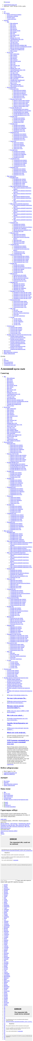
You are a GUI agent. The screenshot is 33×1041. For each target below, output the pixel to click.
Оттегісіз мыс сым (15, 81)
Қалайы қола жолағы (19, 119)
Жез (8, 22)
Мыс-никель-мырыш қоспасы (21, 196)
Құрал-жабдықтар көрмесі (14, 14)
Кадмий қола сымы (18, 155)
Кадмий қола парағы (19, 151)
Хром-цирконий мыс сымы (20, 260)
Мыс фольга (13, 58)
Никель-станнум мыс (16, 99)
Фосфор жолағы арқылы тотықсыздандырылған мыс (17, 339)
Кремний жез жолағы (19, 225)
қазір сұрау (4, 819)
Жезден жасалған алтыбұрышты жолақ (20, 46)
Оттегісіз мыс (10, 326)
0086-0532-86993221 (9, 774)
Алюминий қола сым (19, 164)
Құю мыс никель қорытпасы (21, 313)
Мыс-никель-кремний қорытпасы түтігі (21, 567)
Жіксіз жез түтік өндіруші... (16, 732)
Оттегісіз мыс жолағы (16, 329)
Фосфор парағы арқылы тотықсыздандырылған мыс (17, 336)
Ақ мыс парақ (17, 318)
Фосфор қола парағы (19, 125)
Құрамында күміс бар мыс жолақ (22, 294)
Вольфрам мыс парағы (19, 179)
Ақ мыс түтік (17, 324)
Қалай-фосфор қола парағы (20, 109)
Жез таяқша (13, 32)
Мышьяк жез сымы (18, 286)
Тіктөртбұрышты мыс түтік (17, 70)
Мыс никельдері (20, 825)
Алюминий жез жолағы (19, 247)
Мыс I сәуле (13, 83)
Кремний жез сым (18, 231)
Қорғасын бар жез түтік (19, 281)
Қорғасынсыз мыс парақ (20, 301)
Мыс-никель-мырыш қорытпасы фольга (21, 546)
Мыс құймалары (14, 54)
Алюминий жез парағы (19, 246)
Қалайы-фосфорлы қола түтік (21, 115)
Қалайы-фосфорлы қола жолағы (22, 110)
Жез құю (15, 310)
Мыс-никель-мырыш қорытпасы (19, 186)
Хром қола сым (17, 147)
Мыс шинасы (14, 59)
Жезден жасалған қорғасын (20, 278)
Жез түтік (12, 36)
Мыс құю (12, 308)
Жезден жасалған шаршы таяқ (18, 45)
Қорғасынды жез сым (19, 279)
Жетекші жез (13, 273)
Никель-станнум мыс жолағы (21, 100)
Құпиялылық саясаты (24, 823)
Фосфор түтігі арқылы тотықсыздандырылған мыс (17, 348)
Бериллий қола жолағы (19, 91)
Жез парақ (13, 24)
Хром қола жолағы (18, 144)
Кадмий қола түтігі (18, 157)
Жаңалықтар (7, 350)
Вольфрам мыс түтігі (19, 184)
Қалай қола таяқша (18, 120)
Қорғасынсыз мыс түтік (19, 307)
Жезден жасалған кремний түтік (22, 230)
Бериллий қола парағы (19, 90)
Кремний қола (14, 167)
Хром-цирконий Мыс (16, 254)
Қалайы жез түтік (18, 272)
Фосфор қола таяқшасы (19, 128)
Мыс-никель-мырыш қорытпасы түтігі (20, 551)
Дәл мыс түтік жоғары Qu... (16, 698)
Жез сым (12, 33)
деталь (11, 764)
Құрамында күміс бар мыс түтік (22, 298)
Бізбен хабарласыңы (9, 353)
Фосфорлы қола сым (19, 129)
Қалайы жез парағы (18, 265)
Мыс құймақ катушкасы (16, 86)
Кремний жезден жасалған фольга (22, 227)
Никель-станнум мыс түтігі (20, 106)
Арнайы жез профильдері (17, 49)
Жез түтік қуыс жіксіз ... (15, 715)
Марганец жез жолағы (19, 235)
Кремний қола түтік (18, 174)
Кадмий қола (13, 150)
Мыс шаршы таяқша (15, 75)
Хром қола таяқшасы (19, 145)
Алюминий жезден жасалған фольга (20, 593)
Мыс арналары (14, 78)
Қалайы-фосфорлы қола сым (21, 113)
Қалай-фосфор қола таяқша (20, 112)
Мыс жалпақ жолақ (15, 61)
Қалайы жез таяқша (18, 269)
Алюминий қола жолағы (20, 161)
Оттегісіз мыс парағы (16, 327)
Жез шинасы (13, 29)
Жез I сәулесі (13, 51)
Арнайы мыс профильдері (17, 80)
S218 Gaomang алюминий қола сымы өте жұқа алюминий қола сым (18, 742)
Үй (5, 11)
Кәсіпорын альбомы (12, 16)
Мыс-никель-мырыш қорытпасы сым (20, 549)
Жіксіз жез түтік (14, 40)
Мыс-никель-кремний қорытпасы (19, 203)
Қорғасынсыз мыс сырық (20, 304)
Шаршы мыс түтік (15, 68)
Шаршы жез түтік (15, 38)
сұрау (8, 764)
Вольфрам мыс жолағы (19, 180)
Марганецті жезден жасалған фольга (20, 583)
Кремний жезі (14, 222)
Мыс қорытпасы (11, 176)
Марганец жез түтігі (18, 243)
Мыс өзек (12, 62)
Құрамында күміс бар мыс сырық (22, 297)
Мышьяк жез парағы (19, 283)
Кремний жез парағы (19, 224)
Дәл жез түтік (14, 42)
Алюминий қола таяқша (20, 163)
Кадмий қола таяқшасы (19, 154)
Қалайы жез (13, 263)
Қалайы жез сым (18, 270)
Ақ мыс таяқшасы (18, 321)
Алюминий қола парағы (20, 160)
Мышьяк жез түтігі (18, 289)
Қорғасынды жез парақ (19, 275)
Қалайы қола (13, 116)
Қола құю (16, 314)
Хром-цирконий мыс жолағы (21, 257)
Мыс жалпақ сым (15, 65)
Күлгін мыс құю (17, 311)
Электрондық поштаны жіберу (9, 831)
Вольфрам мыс (14, 177)
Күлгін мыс (10, 52)
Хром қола (13, 141)
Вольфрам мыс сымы (19, 183)
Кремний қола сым (18, 173)
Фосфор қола (13, 123)
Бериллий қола (14, 88)
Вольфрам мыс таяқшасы (20, 182)
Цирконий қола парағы (19, 134)
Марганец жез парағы (19, 234)
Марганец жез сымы (19, 241)
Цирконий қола (14, 132)
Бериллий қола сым (18, 96)
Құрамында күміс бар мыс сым (21, 295)
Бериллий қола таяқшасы (20, 94)
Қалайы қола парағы (19, 118)
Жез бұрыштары (14, 43)
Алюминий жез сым (19, 251)
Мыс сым (12, 64)
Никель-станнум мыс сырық (21, 102)
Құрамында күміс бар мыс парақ (22, 292)
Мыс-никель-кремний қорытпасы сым (20, 565)
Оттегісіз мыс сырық (16, 330)
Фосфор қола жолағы (19, 126)
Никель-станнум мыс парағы (21, 104)
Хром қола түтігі (18, 148)
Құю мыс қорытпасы (19, 315)
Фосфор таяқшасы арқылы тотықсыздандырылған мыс (17, 342)
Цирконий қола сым (19, 138)
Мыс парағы (13, 55)
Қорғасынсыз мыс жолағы (20, 302)
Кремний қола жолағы (19, 170)
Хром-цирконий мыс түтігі (20, 262)
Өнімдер (6, 20)
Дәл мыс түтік (14, 72)
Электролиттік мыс (15, 84)
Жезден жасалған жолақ (20, 276)
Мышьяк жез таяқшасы (19, 288)
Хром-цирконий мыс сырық (21, 259)
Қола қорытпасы (11, 87)
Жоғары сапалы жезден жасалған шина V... (15, 706)
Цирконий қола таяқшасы (20, 136)
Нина (2, 832)
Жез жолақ (13, 26)
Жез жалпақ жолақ (15, 30)
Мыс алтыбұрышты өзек (17, 77)
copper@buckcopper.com (10, 4)
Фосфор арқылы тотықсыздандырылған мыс (19, 334)
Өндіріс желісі (11, 17)
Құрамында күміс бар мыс (17, 291)
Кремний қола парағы (19, 168)
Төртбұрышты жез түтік (16, 39)
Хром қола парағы (18, 142)
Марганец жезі (14, 232)
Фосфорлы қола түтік (19, 131)
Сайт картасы (14, 823)
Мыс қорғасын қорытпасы (16, 826)
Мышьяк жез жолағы (19, 285)
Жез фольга (13, 27)
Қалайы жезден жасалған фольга (22, 267)
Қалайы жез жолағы (18, 266)
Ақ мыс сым (16, 323)
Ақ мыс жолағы (17, 320)
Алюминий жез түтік (19, 253)
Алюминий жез (14, 244)
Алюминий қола (14, 158)
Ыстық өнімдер (5, 823)
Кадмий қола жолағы (19, 152)
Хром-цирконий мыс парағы (21, 256)
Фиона (2, 833)
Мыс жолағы (13, 56)
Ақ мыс (12, 317)
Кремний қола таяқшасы (20, 171)
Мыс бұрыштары (15, 74)
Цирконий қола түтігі (19, 139)
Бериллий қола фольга (19, 93)
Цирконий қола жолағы (19, 135)
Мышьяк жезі (14, 282)
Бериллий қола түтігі (19, 97)
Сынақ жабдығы (11, 19)
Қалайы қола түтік (18, 122)
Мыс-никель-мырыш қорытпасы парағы (21, 542)
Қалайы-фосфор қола (16, 107)
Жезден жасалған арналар (17, 48)
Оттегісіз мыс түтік (15, 333)
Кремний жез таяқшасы (19, 228)
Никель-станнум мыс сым (20, 103)
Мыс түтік (13, 67)
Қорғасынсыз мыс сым (19, 305)
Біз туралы (7, 13)
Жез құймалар (14, 23)
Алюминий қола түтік (19, 166)
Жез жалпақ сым (14, 35)
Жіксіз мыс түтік (14, 71)
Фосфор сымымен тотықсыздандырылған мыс (17, 345)
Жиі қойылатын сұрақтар (11, 352)
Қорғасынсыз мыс (15, 299)
